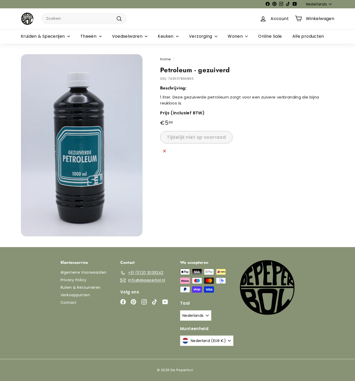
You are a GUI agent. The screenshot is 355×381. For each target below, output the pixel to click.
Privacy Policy (73, 280)
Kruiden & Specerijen (43, 36)
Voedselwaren (128, 36)
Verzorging (201, 36)
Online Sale (270, 36)
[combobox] (84, 18)
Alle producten (308, 36)
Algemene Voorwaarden (84, 272)
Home (165, 59)
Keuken (166, 36)
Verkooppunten (75, 295)
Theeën (89, 36)
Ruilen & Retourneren (81, 287)
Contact (69, 302)
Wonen (236, 36)
